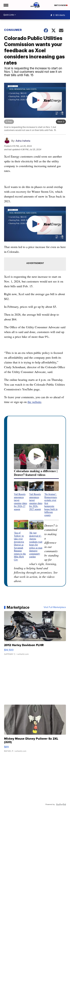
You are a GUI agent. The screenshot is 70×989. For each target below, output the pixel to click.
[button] (21, 496)
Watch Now (60, 5)
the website (34, 402)
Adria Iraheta (23, 140)
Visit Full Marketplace (55, 607)
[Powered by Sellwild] (61, 804)
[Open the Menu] (6, 5)
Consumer (13, 30)
